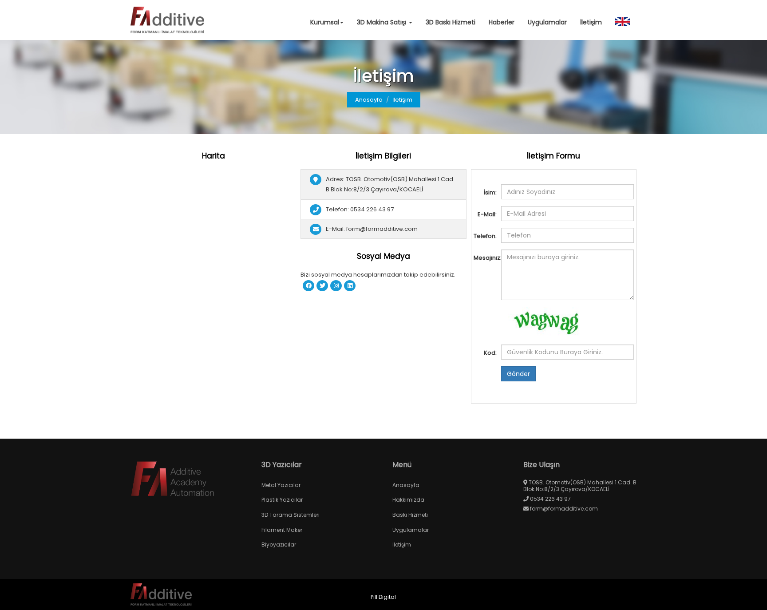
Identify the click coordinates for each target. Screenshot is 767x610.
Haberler (501, 22)
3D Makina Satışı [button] (382, 22)
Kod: (490, 353)
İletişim (591, 22)
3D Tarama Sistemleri (290, 515)
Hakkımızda (408, 499)
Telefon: (485, 236)
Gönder (518, 373)
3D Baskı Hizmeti (450, 22)
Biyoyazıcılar (278, 544)
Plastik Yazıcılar (282, 499)
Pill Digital (383, 597)
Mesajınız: (486, 258)
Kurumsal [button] (324, 22)
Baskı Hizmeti (410, 515)
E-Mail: (487, 214)
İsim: (490, 192)
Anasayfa (369, 99)
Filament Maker (281, 530)
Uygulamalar (547, 22)
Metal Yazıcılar (280, 485)
